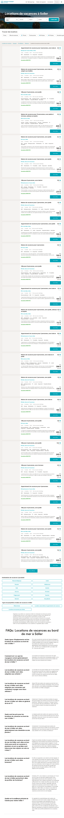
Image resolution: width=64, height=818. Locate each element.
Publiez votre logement (41, 1)
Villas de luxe (17, 605)
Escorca (17, 591)
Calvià (47, 580)
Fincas (4, 35)
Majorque (27, 43)
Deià (17, 588)
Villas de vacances (13, 35)
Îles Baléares (20, 43)
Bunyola (17, 584)
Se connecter (50, 1)
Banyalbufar (47, 598)
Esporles (47, 595)
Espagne (14, 43)
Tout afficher (32, 570)
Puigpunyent (17, 595)
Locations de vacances (6, 43)
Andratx (47, 588)
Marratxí (17, 598)
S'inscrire (57, 1)
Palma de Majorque (16, 580)
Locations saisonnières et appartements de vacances (47, 605)
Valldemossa (47, 584)
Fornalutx (47, 591)
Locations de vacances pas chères (17, 609)
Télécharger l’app (30, 1)
